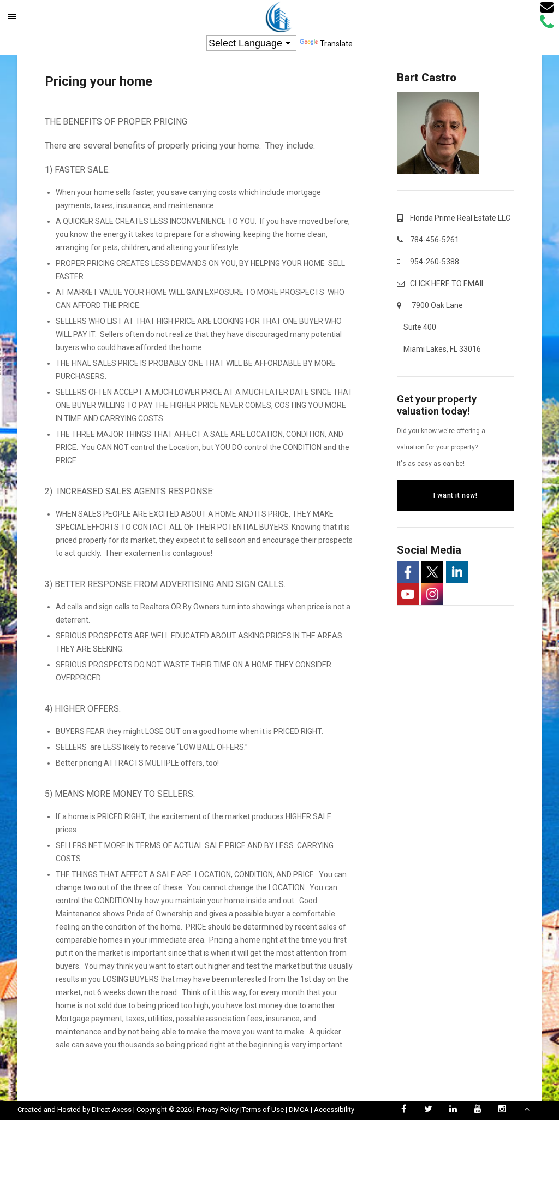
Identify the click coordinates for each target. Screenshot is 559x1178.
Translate (336, 43)
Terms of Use (263, 1109)
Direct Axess (112, 1109)
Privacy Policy (218, 1109)
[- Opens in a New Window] (408, 572)
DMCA (299, 1109)
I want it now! (455, 495)
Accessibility (334, 1109)
